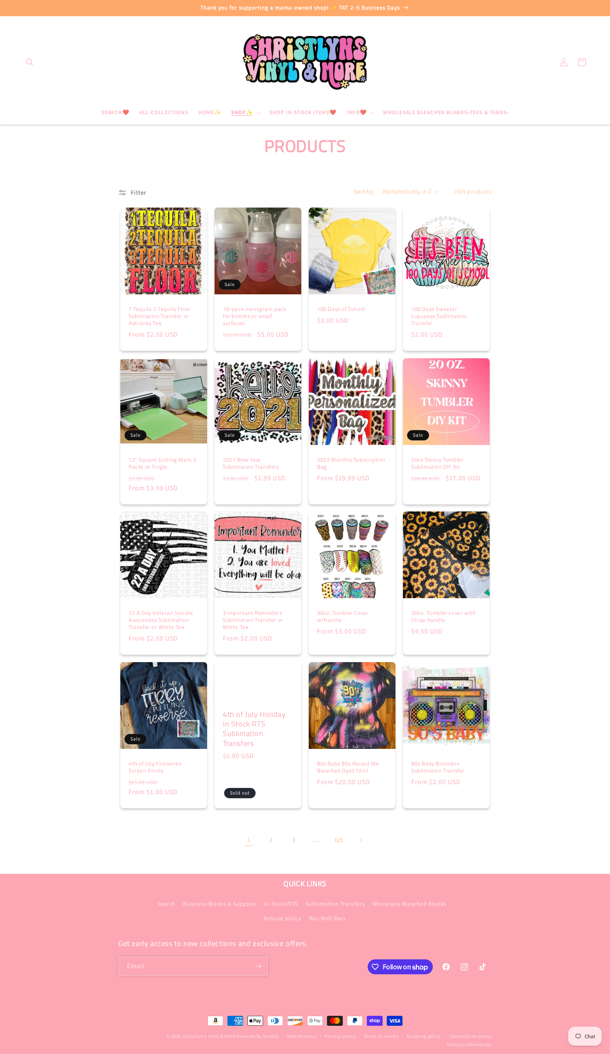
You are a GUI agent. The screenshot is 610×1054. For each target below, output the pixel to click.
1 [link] (249, 839)
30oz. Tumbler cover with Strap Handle (443, 616)
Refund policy (282, 918)
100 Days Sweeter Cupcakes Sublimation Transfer (439, 316)
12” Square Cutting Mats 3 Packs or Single (162, 463)
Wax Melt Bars (327, 918)
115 (338, 840)
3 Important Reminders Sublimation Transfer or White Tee (253, 620)
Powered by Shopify (258, 1036)
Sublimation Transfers (335, 903)
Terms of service (381, 1036)
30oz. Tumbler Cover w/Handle (343, 616)
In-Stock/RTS (281, 903)
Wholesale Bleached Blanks (410, 903)
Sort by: (364, 191)
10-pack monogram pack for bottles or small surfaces (254, 316)
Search (166, 903)
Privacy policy (340, 1036)
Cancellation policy (470, 1036)
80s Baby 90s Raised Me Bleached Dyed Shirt (348, 767)
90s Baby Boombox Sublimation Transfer (438, 767)
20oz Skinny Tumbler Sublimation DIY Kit (437, 463)
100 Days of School (341, 309)
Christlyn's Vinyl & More (209, 1036)
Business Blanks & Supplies (219, 903)
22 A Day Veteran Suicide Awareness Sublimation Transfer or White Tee (161, 620)
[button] (30, 62)
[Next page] (361, 840)
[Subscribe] (258, 966)
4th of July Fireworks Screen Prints (155, 767)
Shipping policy (424, 1036)
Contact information (469, 1044)
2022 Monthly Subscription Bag (351, 463)
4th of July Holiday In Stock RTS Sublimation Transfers (254, 728)
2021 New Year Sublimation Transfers (251, 463)
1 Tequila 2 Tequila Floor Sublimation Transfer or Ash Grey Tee (160, 316)
